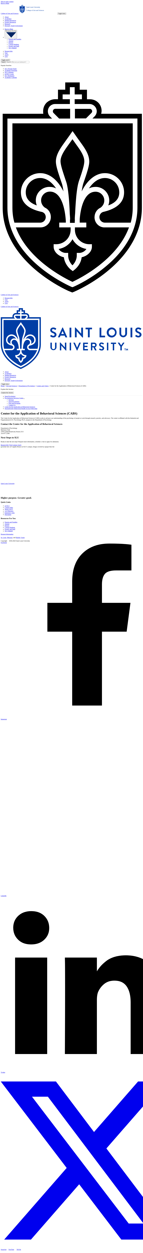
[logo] (71, 293)
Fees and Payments (14, 403)
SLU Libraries (9, 72)
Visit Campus (13, 445)
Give (6, 56)
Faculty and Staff (14, 46)
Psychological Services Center (14, 398)
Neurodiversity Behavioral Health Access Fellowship (21, 408)
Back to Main (5, 3)
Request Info (9, 51)
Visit (6, 53)
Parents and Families (15, 39)
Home (3, 386)
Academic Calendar (11, 77)
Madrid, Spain (20, 537)
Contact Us (12, 405)
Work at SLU (9, 509)
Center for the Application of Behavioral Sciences (20, 407)
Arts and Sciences (11, 386)
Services (11, 400)
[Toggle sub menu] (24, 398)
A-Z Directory (9, 511)
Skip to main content (7, 1)
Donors (11, 43)
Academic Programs (11, 70)
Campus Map (9, 507)
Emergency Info (10, 513)
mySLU (7, 506)
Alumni (11, 41)
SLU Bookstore (9, 76)
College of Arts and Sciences (9, 295)
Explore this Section (7, 392)
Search (4, 62)
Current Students (14, 44)
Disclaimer (8, 514)
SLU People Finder (11, 69)
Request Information (7, 534)
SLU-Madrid (13, 48)
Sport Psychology (10, 396)
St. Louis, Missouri (6, 537)
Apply (7, 55)
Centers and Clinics (43, 386)
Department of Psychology (27, 386)
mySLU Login (9, 74)
